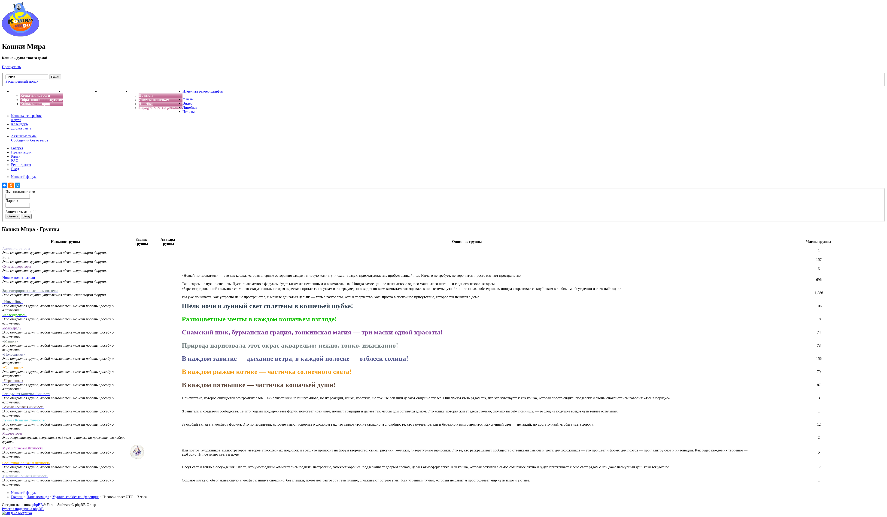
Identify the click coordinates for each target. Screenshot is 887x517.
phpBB (37, 505)
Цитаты (188, 112)
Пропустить (11, 67)
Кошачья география (26, 116)
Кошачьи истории (35, 104)
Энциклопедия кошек (81, 91)
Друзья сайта (21, 128)
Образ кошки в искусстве (41, 100)
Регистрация (21, 165)
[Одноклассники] (11, 185)
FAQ (14, 160)
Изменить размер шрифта (202, 91)
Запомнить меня (19, 212)
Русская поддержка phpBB (23, 509)
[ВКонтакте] (4, 185)
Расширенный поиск (22, 81)
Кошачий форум (23, 493)
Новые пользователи (18, 278)
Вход (15, 169)
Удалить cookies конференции (75, 497)
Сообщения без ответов (29, 140)
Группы (17, 497)
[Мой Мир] (17, 185)
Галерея (17, 148)
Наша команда (38, 497)
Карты (16, 120)
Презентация (21, 152)
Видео (187, 103)
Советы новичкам (154, 100)
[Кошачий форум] (20, 35)
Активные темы (23, 136)
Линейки (146, 104)
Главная (18, 91)
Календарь (19, 124)
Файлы (188, 99)
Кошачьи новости (35, 95)
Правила (146, 95)
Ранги (16, 156)
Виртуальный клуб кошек (160, 108)
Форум (135, 91)
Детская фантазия (114, 91)
